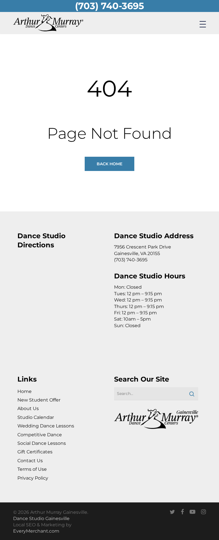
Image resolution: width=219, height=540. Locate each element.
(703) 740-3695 (109, 5)
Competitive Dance (39, 434)
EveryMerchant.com (36, 531)
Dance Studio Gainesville (41, 518)
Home (24, 391)
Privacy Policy (32, 478)
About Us (28, 408)
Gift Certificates (34, 452)
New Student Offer (38, 400)
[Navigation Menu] (203, 24)
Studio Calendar (35, 417)
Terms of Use (32, 469)
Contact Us (30, 460)
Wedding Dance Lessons (45, 426)
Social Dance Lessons (41, 443)
